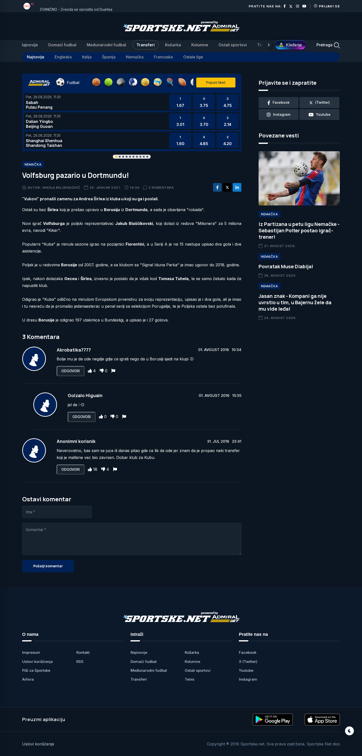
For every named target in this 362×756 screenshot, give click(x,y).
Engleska (63, 56)
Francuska (163, 56)
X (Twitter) (248, 661)
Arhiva (28, 679)
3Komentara (161, 187)
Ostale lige (193, 56)
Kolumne (199, 44)
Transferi (145, 44)
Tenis (262, 44)
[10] (26, 6)
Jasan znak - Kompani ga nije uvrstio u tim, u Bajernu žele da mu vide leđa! (295, 302)
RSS (79, 661)
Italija (87, 56)
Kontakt (83, 652)
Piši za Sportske (36, 670)
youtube (323, 114)
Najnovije (29, 44)
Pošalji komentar (48, 566)
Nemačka (135, 56)
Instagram (248, 679)
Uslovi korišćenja (37, 661)
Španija (108, 56)
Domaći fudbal (62, 44)
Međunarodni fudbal (106, 44)
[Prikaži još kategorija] (268, 45)
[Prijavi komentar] (113, 370)
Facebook (247, 652)
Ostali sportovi (232, 44)
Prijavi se (329, 6)
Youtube (246, 670)
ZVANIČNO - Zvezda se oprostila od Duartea (76, 6)
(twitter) (322, 102)
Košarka (173, 44)
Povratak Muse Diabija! (286, 266)
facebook (281, 102)
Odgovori (70, 371)
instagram (281, 114)
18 (95, 469)
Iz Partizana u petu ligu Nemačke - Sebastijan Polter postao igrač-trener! (299, 230)
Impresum (31, 652)
